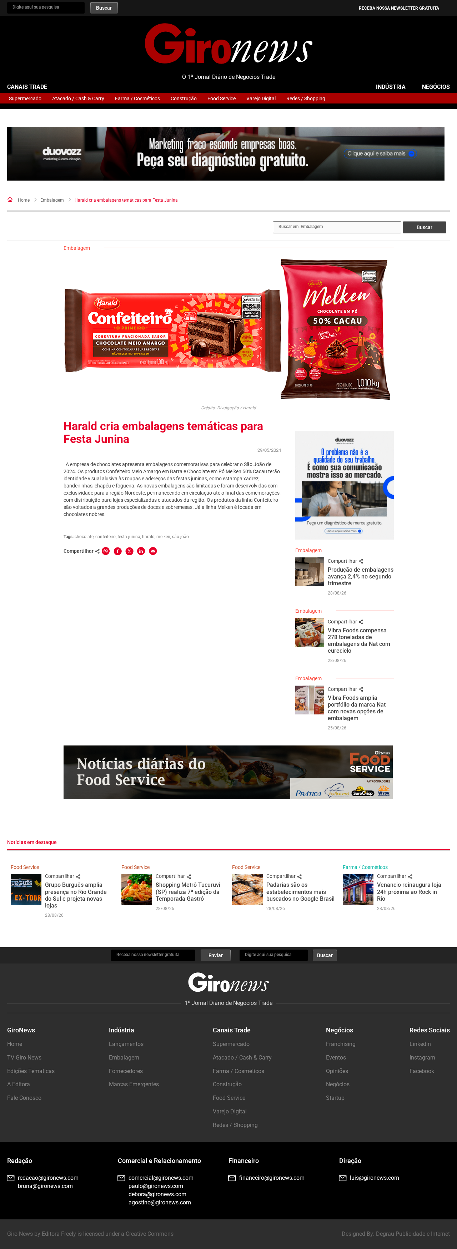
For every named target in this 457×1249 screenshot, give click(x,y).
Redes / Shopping (305, 98)
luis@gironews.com (374, 1177)
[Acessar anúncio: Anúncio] (226, 154)
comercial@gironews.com (161, 1177)
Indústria (391, 87)
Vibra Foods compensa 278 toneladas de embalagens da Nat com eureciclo (359, 640)
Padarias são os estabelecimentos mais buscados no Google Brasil (300, 891)
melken (163, 536)
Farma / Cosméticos (137, 98)
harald (148, 536)
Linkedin (420, 1044)
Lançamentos (126, 1044)
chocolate (84, 536)
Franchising (341, 1044)
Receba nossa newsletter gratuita (399, 8)
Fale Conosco (24, 1097)
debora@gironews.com (157, 1194)
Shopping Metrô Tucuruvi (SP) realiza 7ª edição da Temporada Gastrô (188, 891)
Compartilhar (343, 561)
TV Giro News (24, 1057)
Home (24, 200)
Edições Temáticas (31, 1071)
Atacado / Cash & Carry (78, 98)
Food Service (221, 98)
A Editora (18, 1084)
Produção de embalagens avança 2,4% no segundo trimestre (360, 576)
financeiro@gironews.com (272, 1177)
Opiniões (337, 1071)
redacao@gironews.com (48, 1177)
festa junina (128, 536)
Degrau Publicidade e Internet (413, 1233)
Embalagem (52, 200)
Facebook (422, 1071)
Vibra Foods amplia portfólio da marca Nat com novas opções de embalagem (357, 708)
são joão (180, 536)
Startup (335, 1097)
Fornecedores (126, 1071)
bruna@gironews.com (45, 1186)
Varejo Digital (261, 98)
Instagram (422, 1057)
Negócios (436, 87)
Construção (184, 98)
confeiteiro (105, 536)
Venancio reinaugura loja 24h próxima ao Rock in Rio (409, 891)
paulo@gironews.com (156, 1186)
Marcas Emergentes (134, 1084)
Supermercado (25, 98)
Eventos (336, 1057)
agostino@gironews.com (160, 1202)
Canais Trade (27, 87)
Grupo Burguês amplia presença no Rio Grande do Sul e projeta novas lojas (76, 895)
